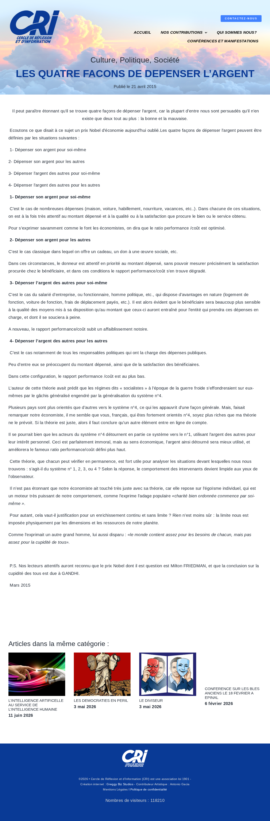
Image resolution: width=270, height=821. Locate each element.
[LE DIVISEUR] (167, 655)
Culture (102, 60)
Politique (135, 60)
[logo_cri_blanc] (135, 750)
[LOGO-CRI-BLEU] (34, 8)
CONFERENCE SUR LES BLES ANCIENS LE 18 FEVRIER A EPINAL (232, 693)
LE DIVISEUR (151, 700)
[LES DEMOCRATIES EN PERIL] (102, 655)
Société (167, 60)
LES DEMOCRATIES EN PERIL (101, 700)
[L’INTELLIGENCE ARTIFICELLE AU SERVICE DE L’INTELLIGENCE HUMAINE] (36, 655)
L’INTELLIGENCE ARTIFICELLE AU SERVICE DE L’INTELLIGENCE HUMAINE (35, 705)
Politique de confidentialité (148, 789)
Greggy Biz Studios (120, 784)
